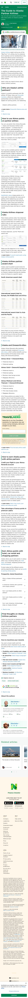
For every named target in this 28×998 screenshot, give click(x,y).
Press (4, 840)
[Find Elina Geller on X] (12, 725)
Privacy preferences (6, 865)
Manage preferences (14, 991)
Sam (15, 701)
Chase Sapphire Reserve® (14, 665)
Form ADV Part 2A (13, 938)
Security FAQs (19, 821)
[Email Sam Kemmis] (14, 704)
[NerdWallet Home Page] (5, 2)
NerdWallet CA (15, 981)
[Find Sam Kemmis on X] (12, 704)
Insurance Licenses (14, 906)
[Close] (26, 983)
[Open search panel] (11, 2)
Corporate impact (8, 825)
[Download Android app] (19, 802)
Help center (18, 818)
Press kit (5, 843)
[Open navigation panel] (2, 2)
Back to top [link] (6, 114)
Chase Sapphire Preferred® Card (16, 653)
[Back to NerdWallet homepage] (2, 7)
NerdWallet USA (15, 978)
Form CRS (5, 938)
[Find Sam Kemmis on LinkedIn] (16, 704)
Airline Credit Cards (13, 680)
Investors (5, 845)
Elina (14, 723)
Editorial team (7, 838)
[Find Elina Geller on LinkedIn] (16, 725)
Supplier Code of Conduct (7, 856)
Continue (14, 995)
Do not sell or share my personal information (7, 871)
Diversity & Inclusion (6, 828)
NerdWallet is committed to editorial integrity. (14, 49)
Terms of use (6, 853)
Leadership (6, 821)
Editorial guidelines (6, 832)
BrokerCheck (16, 941)
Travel (7, 7)
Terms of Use (22, 440)
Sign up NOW (14, 435)
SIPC (19, 934)
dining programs (6, 564)
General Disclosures (15, 940)
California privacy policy (8, 862)
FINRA (16, 934)
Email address (5, 428)
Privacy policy (7, 859)
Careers (5, 823)
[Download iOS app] (8, 802)
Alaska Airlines (5, 52)
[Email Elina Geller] (14, 725)
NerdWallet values (6, 195)
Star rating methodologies (7, 835)
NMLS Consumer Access (8, 895)
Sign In (16, 2)
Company (5, 818)
